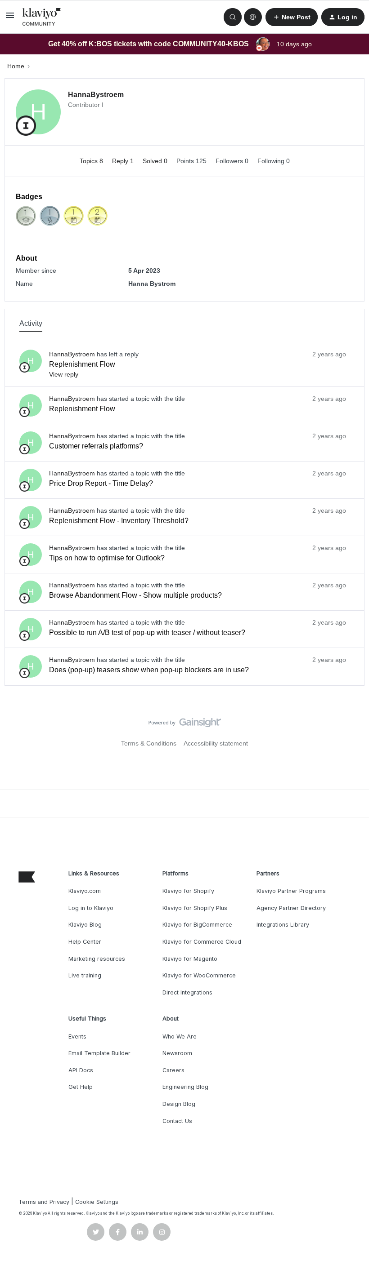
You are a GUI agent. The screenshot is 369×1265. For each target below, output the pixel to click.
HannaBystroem (96, 94)
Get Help (80, 1086)
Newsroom (177, 1053)
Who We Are (179, 1036)
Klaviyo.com (84, 891)
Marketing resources (96, 958)
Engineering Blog (185, 1086)
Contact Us (177, 1121)
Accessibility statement (216, 743)
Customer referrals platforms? (96, 446)
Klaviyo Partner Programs (291, 891)
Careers (173, 1070)
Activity (30, 323)
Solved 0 (156, 160)
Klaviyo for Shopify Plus (194, 908)
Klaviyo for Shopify (188, 891)
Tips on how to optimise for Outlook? (107, 558)
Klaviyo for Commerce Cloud (201, 941)
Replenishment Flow (82, 364)
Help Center (84, 941)
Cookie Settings (96, 1201)
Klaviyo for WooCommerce (199, 975)
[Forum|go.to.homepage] (41, 17)
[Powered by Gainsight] (184, 725)
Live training (84, 975)
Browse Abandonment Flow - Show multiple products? (135, 595)
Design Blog (178, 1104)
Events (77, 1036)
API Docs (80, 1070)
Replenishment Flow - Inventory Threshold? (119, 520)
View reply (63, 374)
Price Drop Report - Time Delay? (101, 483)
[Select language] (253, 17)
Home (15, 66)
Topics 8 (92, 160)
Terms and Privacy (43, 1201)
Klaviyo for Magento (189, 958)
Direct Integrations (187, 992)
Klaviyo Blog (85, 924)
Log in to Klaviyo (90, 908)
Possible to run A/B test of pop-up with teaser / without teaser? (147, 632)
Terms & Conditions (148, 743)
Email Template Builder (99, 1053)
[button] (9, 18)
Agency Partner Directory (291, 908)
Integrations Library (282, 924)
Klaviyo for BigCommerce (197, 924)
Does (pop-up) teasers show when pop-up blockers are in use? (149, 670)
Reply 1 (123, 160)
